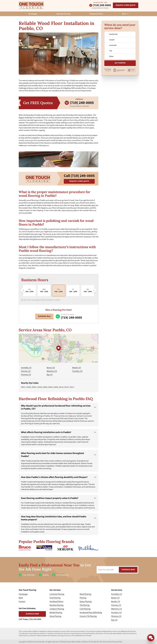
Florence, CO (26, 374)
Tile (110, 51)
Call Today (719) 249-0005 (30, 619)
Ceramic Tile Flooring (88, 616)
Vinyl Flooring (55, 597)
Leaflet (95, 362)
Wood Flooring (85, 594)
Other (111, 56)
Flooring (83, 597)
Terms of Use (107, 642)
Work (21, 597)
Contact (22, 601)
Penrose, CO (26, 371)
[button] (58, 348)
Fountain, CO (77, 371)
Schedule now (32, 614)
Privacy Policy (117, 642)
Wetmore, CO (52, 371)
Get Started (120, 63)
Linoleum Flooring (57, 608)
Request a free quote (126, 5)
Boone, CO (51, 367)
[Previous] (23, 290)
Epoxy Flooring (86, 601)
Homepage (32, 14)
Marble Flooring (56, 612)
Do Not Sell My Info (95, 642)
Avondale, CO (26, 367)
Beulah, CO (76, 367)
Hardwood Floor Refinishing (91, 612)
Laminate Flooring (63, 14)
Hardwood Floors (96, 14)
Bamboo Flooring (56, 605)
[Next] (94, 290)
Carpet (111, 40)
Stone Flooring (55, 616)
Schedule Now (44, 316)
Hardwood (113, 34)
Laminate (112, 45)
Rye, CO (50, 374)
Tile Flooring (85, 605)
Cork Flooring (85, 608)
